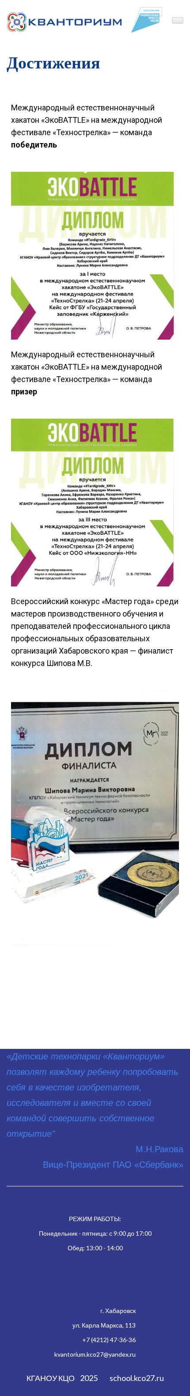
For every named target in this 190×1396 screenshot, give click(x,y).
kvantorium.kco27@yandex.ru (95, 1354)
